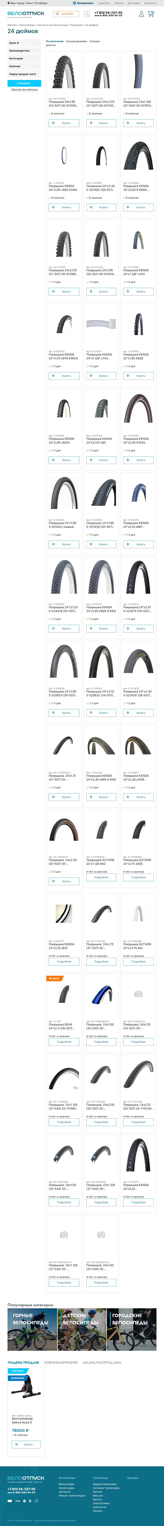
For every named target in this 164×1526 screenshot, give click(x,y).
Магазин (12, 24)
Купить (66, 123)
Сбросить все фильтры (24, 89)
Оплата (118, 3)
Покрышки (76, 24)
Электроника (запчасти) (101, 1505)
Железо (97, 1510)
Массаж (98, 1495)
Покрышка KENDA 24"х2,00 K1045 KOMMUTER (136, 442)
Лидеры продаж (23, 1362)
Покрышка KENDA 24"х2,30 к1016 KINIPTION (136, 779)
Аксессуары (66, 1487)
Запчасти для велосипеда (52, 24)
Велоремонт (85, 3)
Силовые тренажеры (106, 1487)
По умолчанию (55, 41)
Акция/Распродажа (102, 1362)
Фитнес (97, 1491)
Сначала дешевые (76, 41)
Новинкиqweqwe (61, 1362)
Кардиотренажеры (105, 1484)
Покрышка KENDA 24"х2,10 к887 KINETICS (136, 526)
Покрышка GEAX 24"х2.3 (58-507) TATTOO (60, 1028)
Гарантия (104, 3)
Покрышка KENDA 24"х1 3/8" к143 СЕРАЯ (99, 358)
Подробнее (101, 877)
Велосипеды (27, 24)
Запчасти (65, 1491)
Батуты (97, 1499)
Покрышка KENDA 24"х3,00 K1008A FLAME (136, 189)
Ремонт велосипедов (72, 1495)
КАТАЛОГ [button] (68, 13)
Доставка (134, 3)
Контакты (150, 3)
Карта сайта (69, 1520)
